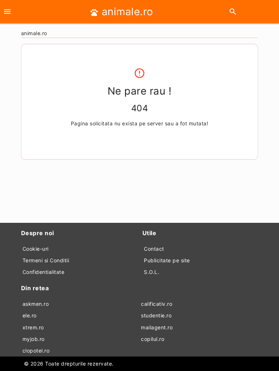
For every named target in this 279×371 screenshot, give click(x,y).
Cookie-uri (36, 249)
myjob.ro (34, 339)
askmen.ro (36, 304)
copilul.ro (152, 339)
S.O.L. (151, 272)
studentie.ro (156, 315)
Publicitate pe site (167, 260)
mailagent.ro (157, 327)
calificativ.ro (156, 304)
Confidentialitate (44, 272)
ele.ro (30, 315)
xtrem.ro (33, 327)
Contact (154, 249)
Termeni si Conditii (46, 260)
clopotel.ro (36, 350)
